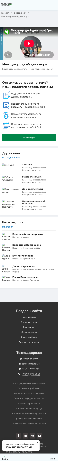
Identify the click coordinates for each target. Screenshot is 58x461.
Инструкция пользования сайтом (29, 383)
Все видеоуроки (11, 157)
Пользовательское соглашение (29, 393)
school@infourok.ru (31, 363)
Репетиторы (29, 137)
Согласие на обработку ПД (29, 408)
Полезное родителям (29, 342)
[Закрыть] (37, 442)
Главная (5, 13)
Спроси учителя (29, 332)
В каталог (7, 226)
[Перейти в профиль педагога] (29, 237)
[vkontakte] (25, 436)
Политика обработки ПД (29, 403)
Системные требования (29, 388)
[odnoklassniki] (18, 436)
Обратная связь (30, 358)
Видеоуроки (20, 13)
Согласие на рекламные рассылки (29, 413)
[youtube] (39, 436)
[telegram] (32, 436)
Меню (52, 459)
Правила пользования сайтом (29, 418)
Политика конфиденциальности (29, 398)
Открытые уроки (29, 322)
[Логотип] (6, 4)
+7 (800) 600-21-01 (30, 374)
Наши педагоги (29, 317)
